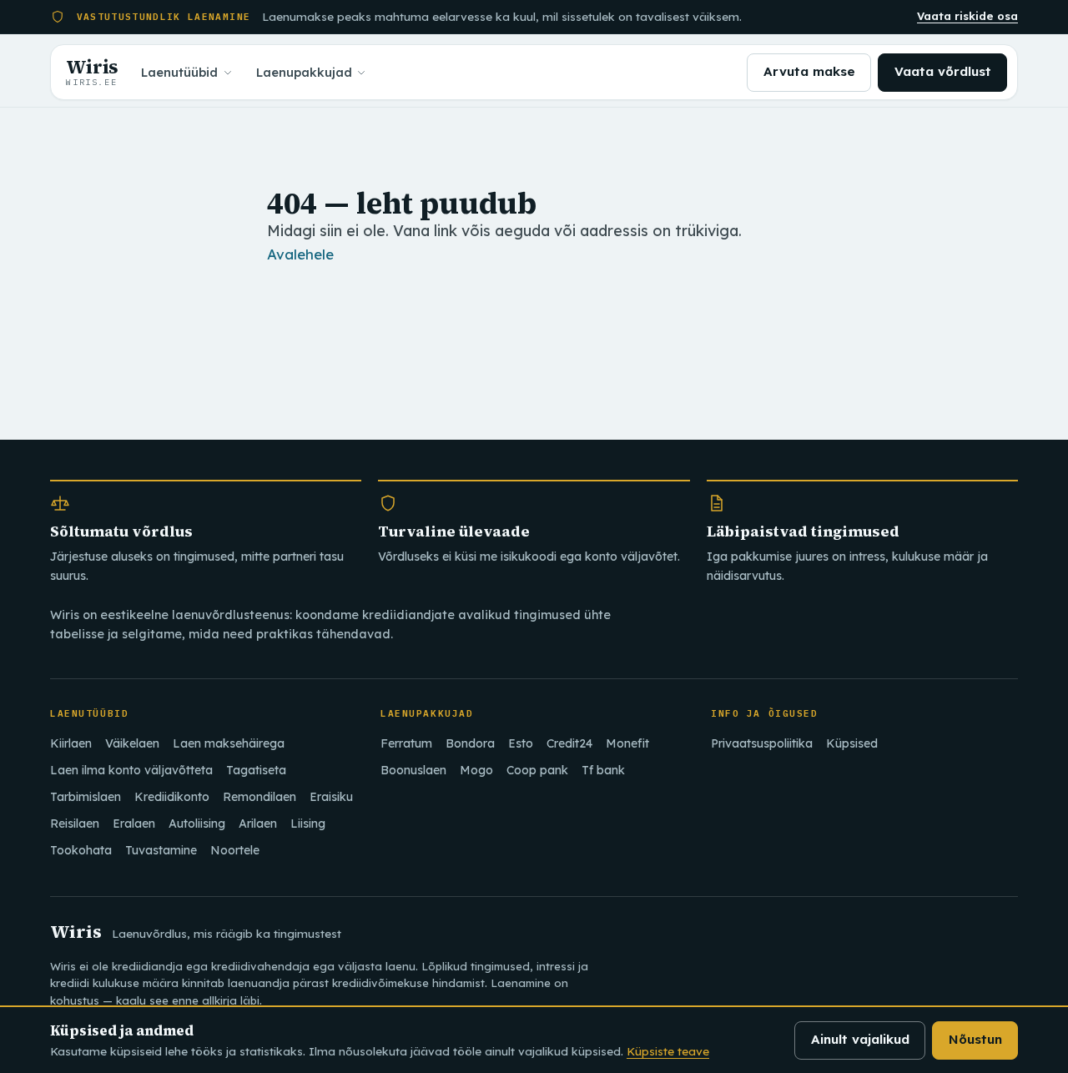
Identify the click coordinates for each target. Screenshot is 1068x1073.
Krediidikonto (171, 796)
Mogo (476, 770)
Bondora (470, 743)
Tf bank (603, 770)
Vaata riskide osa (967, 16)
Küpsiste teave (668, 1051)
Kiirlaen (71, 743)
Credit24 (569, 743)
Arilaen (258, 823)
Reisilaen (74, 823)
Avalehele (300, 254)
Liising (307, 823)
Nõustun (975, 1039)
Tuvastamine (161, 850)
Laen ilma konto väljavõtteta (131, 770)
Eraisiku (331, 796)
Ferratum (406, 743)
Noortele (234, 850)
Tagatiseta (256, 770)
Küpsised (852, 743)
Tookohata (81, 850)
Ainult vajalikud (860, 1039)
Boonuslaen (413, 770)
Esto (520, 743)
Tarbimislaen (85, 796)
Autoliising (197, 823)
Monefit (627, 743)
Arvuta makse (809, 71)
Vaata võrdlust (942, 71)
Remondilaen (259, 796)
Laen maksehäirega (229, 743)
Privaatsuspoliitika (762, 743)
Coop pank (537, 770)
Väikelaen (132, 743)
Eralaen (134, 823)
